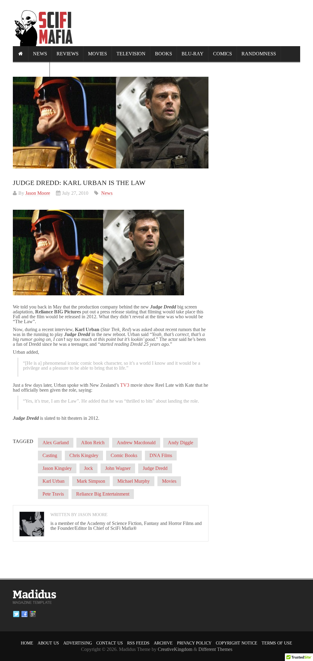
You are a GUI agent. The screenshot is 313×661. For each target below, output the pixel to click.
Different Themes (215, 649)
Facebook (24, 614)
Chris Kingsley (83, 455)
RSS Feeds (138, 643)
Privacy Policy (194, 643)
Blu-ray (193, 53)
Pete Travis (53, 494)
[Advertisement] (189, 23)
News (40, 53)
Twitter (16, 614)
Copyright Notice (236, 643)
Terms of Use (277, 643)
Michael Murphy (133, 481)
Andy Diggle (180, 442)
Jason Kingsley (57, 468)
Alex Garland (55, 442)
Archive (163, 643)
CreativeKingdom (175, 649)
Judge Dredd (155, 468)
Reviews (68, 53)
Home (27, 643)
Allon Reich (93, 442)
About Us (48, 643)
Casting (49, 455)
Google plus (32, 614)
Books (163, 53)
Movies (97, 53)
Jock (88, 468)
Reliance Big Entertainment (102, 494)
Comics (222, 53)
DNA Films (160, 455)
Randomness (258, 53)
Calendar (31, 69)
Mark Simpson (91, 481)
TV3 (124, 385)
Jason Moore (37, 193)
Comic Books (124, 455)
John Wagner (118, 468)
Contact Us (109, 643)
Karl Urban (53, 481)
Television (130, 53)
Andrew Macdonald (136, 442)
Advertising (77, 643)
